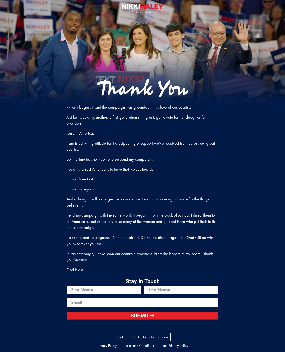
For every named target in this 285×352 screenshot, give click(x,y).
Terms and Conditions (139, 345)
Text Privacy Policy (175, 345)
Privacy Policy (107, 345)
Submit (140, 315)
